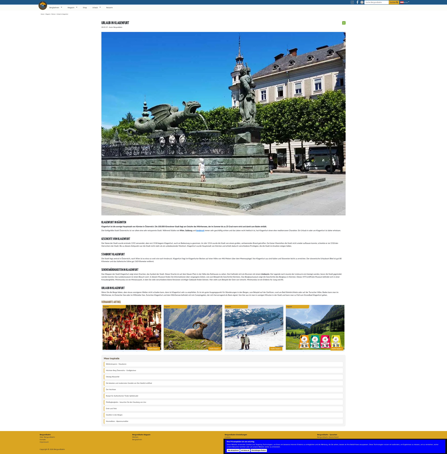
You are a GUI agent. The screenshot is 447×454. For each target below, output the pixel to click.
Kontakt (43, 439)
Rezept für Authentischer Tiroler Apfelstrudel (122, 396)
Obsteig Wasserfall (112, 377)
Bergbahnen (137, 439)
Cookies (228, 437)
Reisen (53, 14)
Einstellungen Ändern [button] (259, 450)
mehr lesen (153, 349)
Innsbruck (200, 230)
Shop (85, 7)
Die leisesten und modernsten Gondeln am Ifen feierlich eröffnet (129, 383)
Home (42, 14)
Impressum (44, 442)
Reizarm (109, 7)
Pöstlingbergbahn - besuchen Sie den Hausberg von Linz (126, 402)
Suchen (393, 2)
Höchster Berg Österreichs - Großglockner (121, 370)
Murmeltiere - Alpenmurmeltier (117, 421)
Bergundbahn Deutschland (328, 437)
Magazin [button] (71, 7)
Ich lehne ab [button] (245, 450)
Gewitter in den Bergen (114, 415)
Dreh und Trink (111, 408)
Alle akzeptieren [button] (233, 450)
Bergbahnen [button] (54, 7)
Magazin (48, 14)
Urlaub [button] (95, 7)
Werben (135, 437)
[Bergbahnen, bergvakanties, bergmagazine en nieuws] (42, 5)
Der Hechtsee (111, 389)
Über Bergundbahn (47, 437)
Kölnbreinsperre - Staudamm (116, 364)
